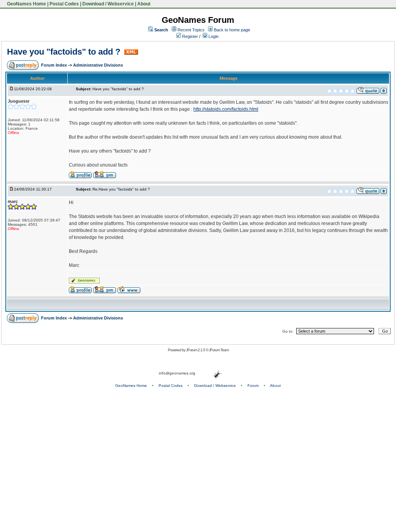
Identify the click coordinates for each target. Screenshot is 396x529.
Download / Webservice (108, 4)
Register (189, 36)
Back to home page (232, 29)
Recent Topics (191, 29)
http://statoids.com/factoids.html (225, 109)
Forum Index (54, 65)
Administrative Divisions (98, 65)
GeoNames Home (26, 4)
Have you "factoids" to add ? (65, 52)
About (143, 4)
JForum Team (219, 350)
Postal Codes (64, 4)
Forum (253, 385)
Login (212, 36)
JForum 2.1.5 (196, 350)
